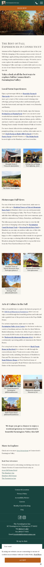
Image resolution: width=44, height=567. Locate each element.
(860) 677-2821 (23, 529)
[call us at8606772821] (36, 2)
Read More (38, 554)
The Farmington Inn (9, 478)
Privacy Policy (22, 494)
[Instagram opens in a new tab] (24, 517)
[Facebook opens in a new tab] (19, 517)
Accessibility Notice (22, 498)
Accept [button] (23, 560)
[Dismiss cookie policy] (40, 564)
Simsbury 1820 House (9, 476)
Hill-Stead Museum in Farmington (16, 312)
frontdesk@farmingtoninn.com (24, 534)
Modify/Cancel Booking (22, 506)
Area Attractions (22, 451)
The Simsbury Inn (8, 473)
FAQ (22, 510)
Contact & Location (22, 490)
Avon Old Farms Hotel (9, 470)
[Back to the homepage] (10, 3)
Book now (22, 8)
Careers (22, 502)
